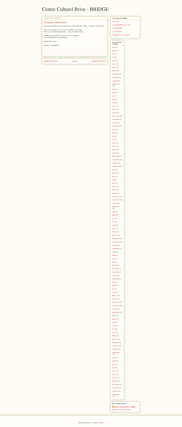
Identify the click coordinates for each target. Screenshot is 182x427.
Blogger (101, 423)
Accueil (74, 61)
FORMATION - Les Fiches (121, 35)
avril (113, 60)
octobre (114, 81)
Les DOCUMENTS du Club (121, 25)
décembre (115, 74)
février (114, 67)
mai (113, 57)
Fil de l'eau (116, 21)
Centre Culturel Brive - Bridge (124, 407)
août (113, 47)
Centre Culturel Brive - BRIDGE (75, 8)
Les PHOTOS (116, 31)
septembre (115, 84)
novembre (115, 77)
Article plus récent (50, 61)
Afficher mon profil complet (121, 410)
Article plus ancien (99, 61)
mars (114, 64)
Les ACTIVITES (117, 28)
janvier (114, 70)
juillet (114, 50)
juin (113, 54)
